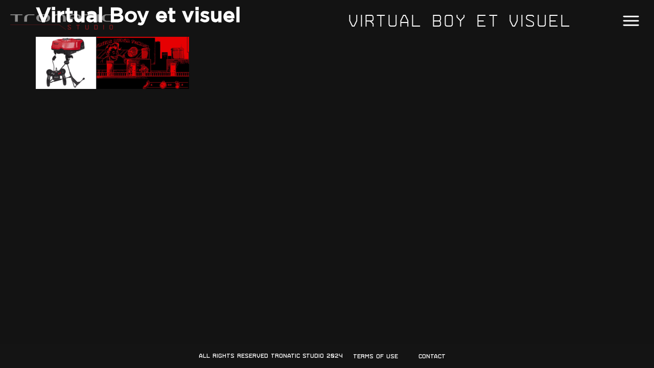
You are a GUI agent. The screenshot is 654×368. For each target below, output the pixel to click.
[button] (631, 21)
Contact (432, 356)
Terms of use (375, 356)
